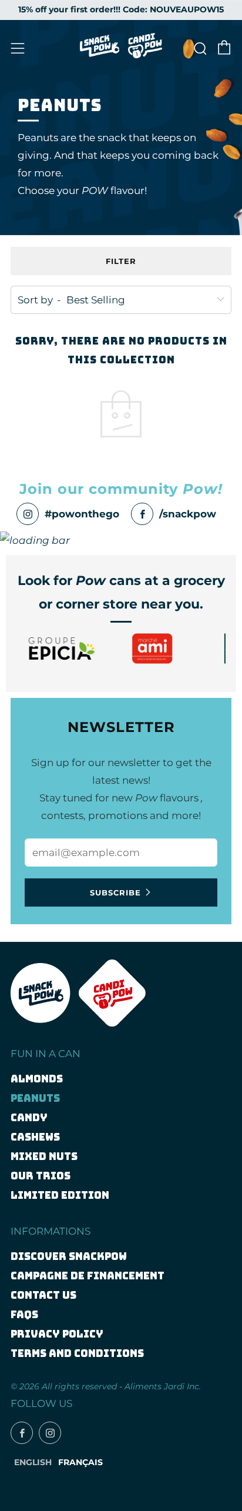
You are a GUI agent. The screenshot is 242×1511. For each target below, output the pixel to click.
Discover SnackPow (69, 1256)
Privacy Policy (57, 1334)
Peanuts (35, 1098)
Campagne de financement (87, 1275)
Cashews (35, 1137)
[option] (61, 648)
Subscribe (115, 892)
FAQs (24, 1314)
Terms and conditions (77, 1353)
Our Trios (40, 1175)
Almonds (37, 1078)
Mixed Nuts (44, 1156)
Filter (121, 261)
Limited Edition (60, 1195)
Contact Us (43, 1295)
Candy (29, 1117)
